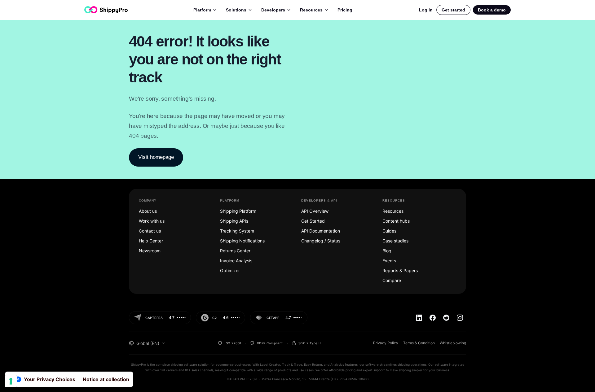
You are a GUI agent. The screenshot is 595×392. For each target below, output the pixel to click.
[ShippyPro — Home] (106, 9)
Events (389, 260)
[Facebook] (432, 317)
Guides (389, 230)
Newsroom (150, 250)
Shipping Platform (238, 211)
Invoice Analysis (236, 260)
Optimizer (230, 270)
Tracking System (237, 230)
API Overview (314, 211)
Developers (273, 9)
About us (148, 211)
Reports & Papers (400, 270)
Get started (453, 9)
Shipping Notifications (242, 240)
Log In (426, 9)
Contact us (150, 230)
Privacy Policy (385, 343)
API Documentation (320, 230)
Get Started (313, 221)
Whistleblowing (453, 343)
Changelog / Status (320, 240)
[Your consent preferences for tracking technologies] (11, 381)
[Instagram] (460, 317)
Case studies (395, 240)
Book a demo (492, 9)
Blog (386, 250)
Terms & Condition (419, 343)
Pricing (344, 9)
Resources (311, 9)
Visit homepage (156, 157)
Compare (391, 280)
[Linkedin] (419, 317)
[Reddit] (446, 317)
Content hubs (396, 221)
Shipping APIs (234, 221)
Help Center (151, 240)
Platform (202, 9)
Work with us (152, 221)
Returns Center (235, 250)
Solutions (236, 9)
